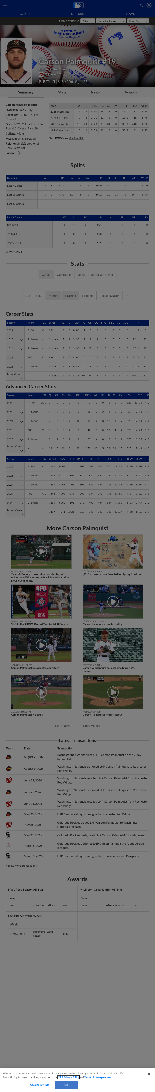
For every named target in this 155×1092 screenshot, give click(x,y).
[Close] (149, 1074)
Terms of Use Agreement (98, 1077)
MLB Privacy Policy (68, 1077)
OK (66, 1084)
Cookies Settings (39, 1084)
